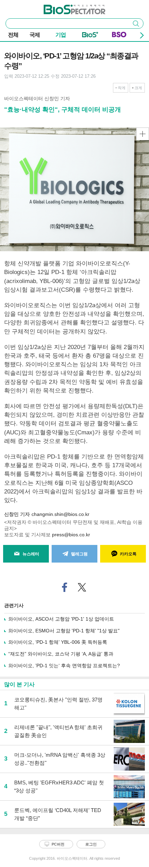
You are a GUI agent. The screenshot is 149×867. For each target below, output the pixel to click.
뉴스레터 (31, 554)
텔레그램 (79, 554)
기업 (60, 35)
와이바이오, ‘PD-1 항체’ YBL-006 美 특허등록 (57, 642)
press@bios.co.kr (71, 534)
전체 (13, 35)
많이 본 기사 (19, 684)
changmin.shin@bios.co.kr (60, 514)
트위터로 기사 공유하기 (82, 587)
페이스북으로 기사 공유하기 (64, 587)
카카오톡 (128, 554)
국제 (34, 35)
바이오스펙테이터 (63, 7)
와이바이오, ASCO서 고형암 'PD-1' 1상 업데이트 (61, 619)
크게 (138, 88)
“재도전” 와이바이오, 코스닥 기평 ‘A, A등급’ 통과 (60, 654)
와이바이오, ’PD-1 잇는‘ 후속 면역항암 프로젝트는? (64, 665)
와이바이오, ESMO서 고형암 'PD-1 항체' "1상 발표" (64, 630)
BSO (119, 36)
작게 (121, 88)
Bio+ (90, 36)
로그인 (91, 844)
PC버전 (58, 844)
